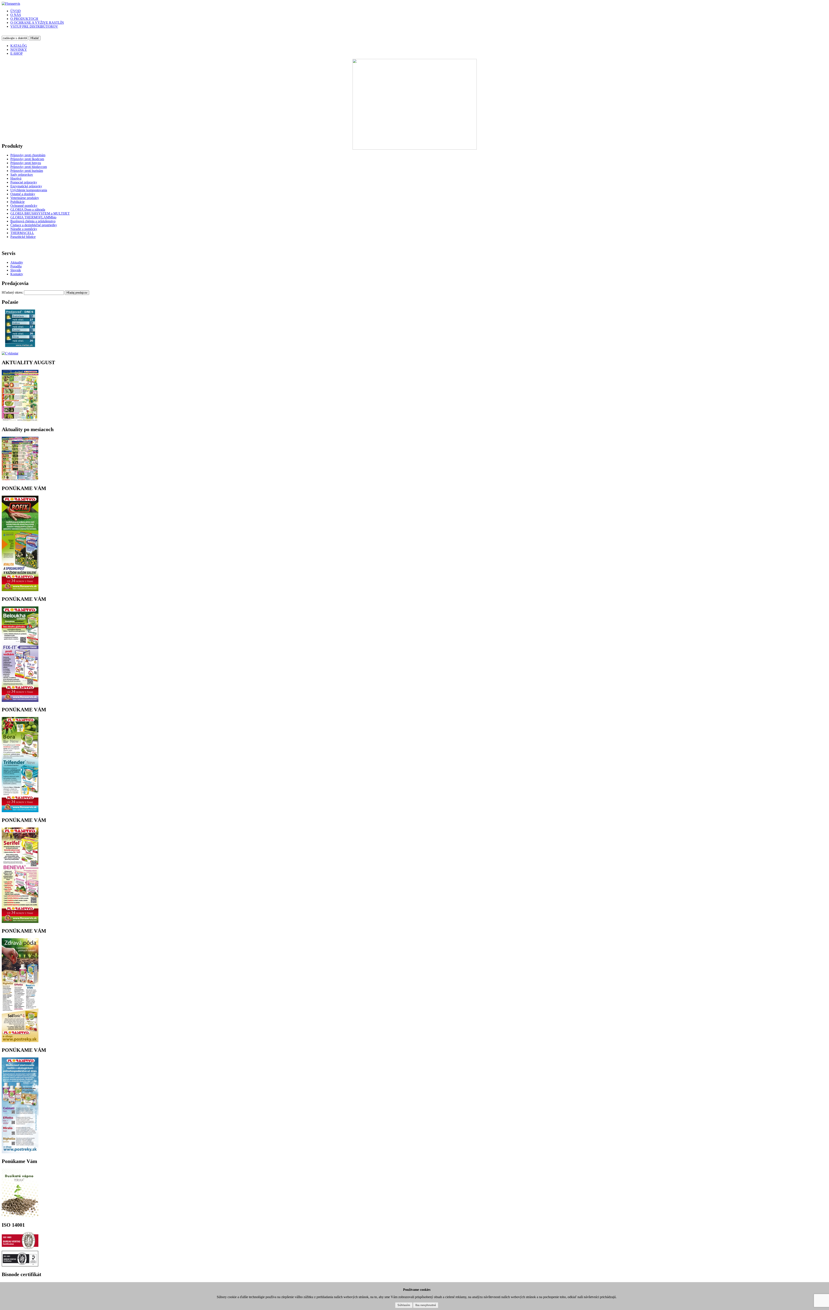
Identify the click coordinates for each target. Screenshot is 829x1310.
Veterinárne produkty (24, 198)
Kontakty (16, 274)
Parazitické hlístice (23, 237)
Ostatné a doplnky (22, 194)
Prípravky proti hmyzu (25, 163)
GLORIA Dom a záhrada (27, 209)
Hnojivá (15, 178)
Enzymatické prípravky (26, 186)
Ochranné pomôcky (23, 205)
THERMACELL (22, 233)
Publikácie (17, 202)
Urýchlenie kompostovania (28, 190)
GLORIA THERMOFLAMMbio (33, 217)
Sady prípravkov (21, 174)
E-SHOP (16, 53)
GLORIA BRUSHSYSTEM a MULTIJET (40, 213)
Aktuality (16, 262)
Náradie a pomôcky (23, 229)
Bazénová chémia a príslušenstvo (32, 221)
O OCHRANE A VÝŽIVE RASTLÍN (37, 22)
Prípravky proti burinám (26, 170)
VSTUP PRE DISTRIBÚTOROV (34, 26)
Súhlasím (403, 1305)
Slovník (15, 270)
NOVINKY (18, 49)
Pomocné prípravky (23, 182)
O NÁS (15, 15)
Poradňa (16, 266)
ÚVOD (15, 11)
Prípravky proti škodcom (27, 159)
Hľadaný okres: (13, 292)
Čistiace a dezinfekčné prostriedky (33, 225)
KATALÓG (18, 45)
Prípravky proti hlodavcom (28, 167)
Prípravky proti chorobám (27, 155)
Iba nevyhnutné (425, 1305)
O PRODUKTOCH (24, 19)
